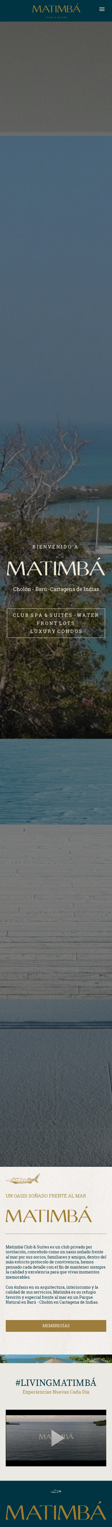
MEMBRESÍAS (56, 1325)
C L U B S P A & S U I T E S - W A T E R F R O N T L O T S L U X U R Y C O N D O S (56, 623)
